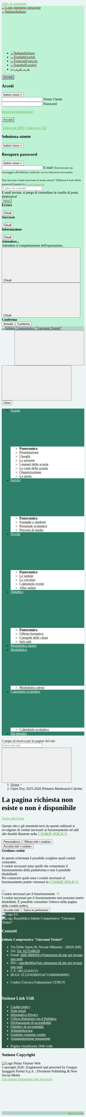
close (7, 402)
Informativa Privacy (24, 1015)
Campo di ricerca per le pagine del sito (28, 741)
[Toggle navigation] (36, 382)
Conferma (23, 324)
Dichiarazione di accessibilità (31, 1023)
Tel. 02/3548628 (28, 951)
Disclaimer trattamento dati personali (27, 1079)
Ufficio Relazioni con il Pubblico (33, 1019)
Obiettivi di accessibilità (27, 1027)
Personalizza (12, 841)
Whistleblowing (22, 1031)
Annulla (8, 324)
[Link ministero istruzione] (21, 7)
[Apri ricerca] (49, 347)
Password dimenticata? (18, 112)
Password (50, 104)
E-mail (48, 167)
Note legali (18, 1011)
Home (15, 785)
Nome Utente (52, 99)
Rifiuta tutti (37, 841)
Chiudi (7, 213)
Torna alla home (13, 818)
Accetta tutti (18, 846)
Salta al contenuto (14, 4)
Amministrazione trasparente (30, 1038)
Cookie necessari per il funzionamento (29, 894)
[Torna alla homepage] (43, 328)
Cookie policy (20, 1007)
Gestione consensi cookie (28, 1034)
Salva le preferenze (36, 910)
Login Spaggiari (35, 184)
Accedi (8, 77)
